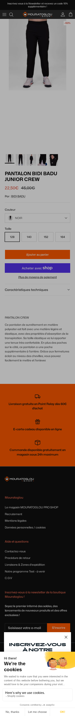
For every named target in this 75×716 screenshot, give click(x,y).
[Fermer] (66, 637)
